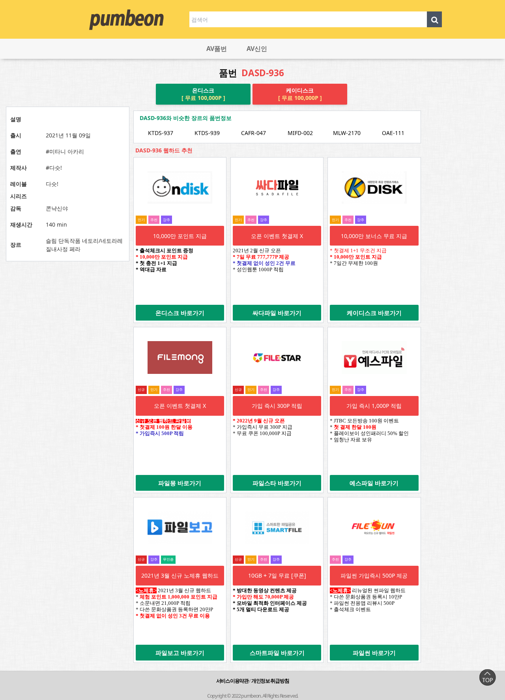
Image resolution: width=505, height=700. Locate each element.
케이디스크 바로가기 (374, 313)
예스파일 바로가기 (374, 483)
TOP (487, 677)
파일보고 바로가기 (179, 653)
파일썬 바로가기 (374, 653)
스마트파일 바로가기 (277, 653)
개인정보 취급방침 (270, 680)
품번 (251, 73)
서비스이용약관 (232, 680)
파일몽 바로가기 (179, 483)
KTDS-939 (207, 133)
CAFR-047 (253, 133)
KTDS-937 (160, 133)
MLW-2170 (347, 133)
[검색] (434, 19)
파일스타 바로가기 (276, 483)
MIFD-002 (300, 133)
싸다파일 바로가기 (276, 313)
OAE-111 (393, 133)
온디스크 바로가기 (179, 313)
